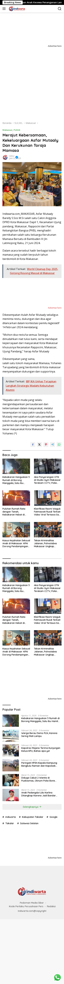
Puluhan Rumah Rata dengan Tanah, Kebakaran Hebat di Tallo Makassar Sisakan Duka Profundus (15, 511)
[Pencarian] (60, 8)
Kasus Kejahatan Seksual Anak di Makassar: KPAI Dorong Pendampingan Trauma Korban (16, 543)
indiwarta (10, 817)
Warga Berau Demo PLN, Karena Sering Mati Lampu (39, 735)
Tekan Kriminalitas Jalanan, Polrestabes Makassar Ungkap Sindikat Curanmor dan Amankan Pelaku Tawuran (46, 543)
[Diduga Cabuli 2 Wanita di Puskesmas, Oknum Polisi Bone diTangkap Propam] (10, 780)
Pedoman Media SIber (32, 902)
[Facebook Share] (32, 444)
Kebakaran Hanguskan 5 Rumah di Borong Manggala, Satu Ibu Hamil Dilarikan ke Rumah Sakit (16, 480)
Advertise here (55, 46)
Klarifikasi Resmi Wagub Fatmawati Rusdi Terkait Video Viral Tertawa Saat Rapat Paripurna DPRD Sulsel (47, 511)
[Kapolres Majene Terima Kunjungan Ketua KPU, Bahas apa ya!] (10, 750)
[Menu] (4, 8)
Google (53, 817)
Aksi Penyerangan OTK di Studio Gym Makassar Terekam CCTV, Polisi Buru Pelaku (47, 480)
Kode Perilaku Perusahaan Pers (26, 906)
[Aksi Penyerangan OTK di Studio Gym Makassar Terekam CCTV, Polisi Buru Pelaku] (48, 466)
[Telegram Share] (52, 444)
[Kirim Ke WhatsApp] (59, 444)
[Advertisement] (32, 81)
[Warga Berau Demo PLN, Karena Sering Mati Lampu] (10, 735)
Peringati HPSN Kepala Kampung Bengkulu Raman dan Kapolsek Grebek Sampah (39, 764)
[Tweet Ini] (39, 444)
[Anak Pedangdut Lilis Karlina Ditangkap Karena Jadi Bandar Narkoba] (10, 795)
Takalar (9, 823)
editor (12, 156)
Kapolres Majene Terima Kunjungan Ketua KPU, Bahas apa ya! (40, 749)
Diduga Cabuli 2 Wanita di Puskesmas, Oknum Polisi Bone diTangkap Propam (38, 779)
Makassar (7, 129)
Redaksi (51, 906)
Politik (17, 129)
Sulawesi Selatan (29, 823)
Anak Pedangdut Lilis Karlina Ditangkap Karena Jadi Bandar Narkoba (38, 794)
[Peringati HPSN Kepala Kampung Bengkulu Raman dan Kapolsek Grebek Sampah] (10, 765)
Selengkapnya (31, 806)
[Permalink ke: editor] (5, 157)
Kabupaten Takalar (32, 817)
